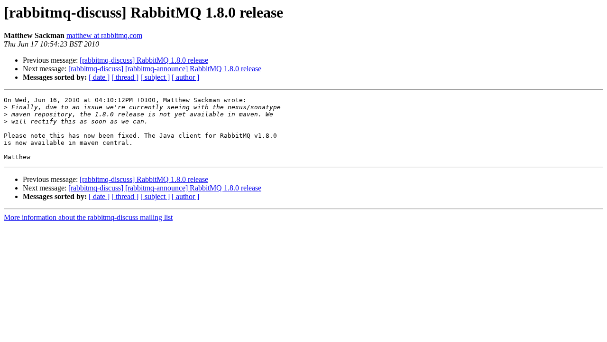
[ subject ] (155, 77)
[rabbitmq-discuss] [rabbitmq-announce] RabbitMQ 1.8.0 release (164, 69)
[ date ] (99, 77)
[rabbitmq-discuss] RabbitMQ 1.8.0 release (144, 60)
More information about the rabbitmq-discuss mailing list (88, 217)
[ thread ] (124, 77)
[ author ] (185, 77)
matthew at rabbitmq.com (104, 35)
